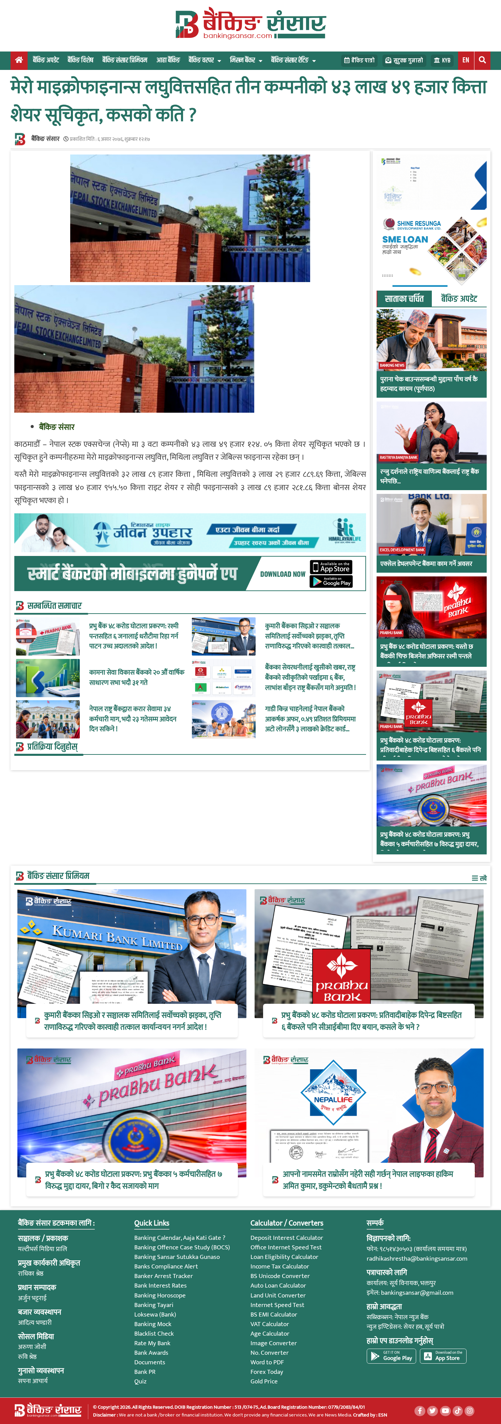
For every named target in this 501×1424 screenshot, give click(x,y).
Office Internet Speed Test (286, 1247)
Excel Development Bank (402, 550)
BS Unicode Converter (280, 1276)
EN (465, 60)
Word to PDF (267, 1362)
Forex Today (266, 1372)
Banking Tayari (153, 1305)
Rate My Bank (152, 1343)
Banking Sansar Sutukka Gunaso (177, 1257)
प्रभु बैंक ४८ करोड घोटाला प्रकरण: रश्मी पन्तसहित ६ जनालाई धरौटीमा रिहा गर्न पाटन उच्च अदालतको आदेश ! (134, 636)
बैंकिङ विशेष (80, 60)
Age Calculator (269, 1333)
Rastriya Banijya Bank (398, 458)
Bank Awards (151, 1353)
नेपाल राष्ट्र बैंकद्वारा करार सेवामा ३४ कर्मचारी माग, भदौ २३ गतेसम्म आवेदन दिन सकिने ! (133, 719)
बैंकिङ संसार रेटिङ (289, 60)
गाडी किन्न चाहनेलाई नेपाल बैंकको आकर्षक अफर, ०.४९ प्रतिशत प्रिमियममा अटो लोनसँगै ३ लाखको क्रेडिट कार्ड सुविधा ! (310, 719)
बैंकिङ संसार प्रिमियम (125, 60)
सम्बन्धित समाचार (55, 606)
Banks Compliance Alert (166, 1266)
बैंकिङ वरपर (201, 60)
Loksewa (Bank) (155, 1314)
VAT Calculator (269, 1324)
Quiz (140, 1381)
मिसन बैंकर (242, 60)
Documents (149, 1362)
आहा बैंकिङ (168, 60)
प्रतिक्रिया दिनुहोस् (52, 747)
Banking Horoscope (160, 1295)
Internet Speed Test (277, 1305)
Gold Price (264, 1381)
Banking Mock (152, 1324)
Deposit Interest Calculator (286, 1238)
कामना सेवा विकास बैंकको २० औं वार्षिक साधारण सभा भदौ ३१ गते (136, 678)
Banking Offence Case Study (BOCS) (182, 1247)
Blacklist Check (154, 1333)
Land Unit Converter (278, 1295)
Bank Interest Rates (160, 1285)
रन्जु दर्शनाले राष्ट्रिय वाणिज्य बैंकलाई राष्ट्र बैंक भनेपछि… (429, 476)
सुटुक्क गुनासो (408, 60)
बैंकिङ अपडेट (46, 60)
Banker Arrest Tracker (163, 1276)
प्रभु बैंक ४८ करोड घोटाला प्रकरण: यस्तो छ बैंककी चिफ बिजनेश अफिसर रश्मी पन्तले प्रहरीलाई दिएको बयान (426, 656)
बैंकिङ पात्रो (363, 60)
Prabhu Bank (391, 633)
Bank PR (144, 1372)
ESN (382, 1415)
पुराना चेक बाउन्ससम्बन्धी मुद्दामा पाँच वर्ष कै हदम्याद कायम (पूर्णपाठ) (428, 384)
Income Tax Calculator (279, 1266)
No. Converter (269, 1353)
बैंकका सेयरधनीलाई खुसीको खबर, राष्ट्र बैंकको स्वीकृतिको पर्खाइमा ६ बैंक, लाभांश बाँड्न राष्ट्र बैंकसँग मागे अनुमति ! (310, 678)
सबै (483, 878)
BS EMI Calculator (273, 1314)
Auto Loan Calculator (278, 1285)
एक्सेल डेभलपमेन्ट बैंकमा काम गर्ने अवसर (426, 564)
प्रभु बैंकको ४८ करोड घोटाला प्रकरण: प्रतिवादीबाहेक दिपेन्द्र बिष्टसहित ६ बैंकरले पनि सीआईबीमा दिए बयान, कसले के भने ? (430, 750)
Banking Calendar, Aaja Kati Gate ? (179, 1238)
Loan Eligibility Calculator (284, 1257)
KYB (446, 60)
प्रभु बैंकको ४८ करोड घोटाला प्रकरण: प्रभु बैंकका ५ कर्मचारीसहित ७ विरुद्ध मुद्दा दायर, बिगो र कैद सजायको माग (429, 844)
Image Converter (273, 1343)
